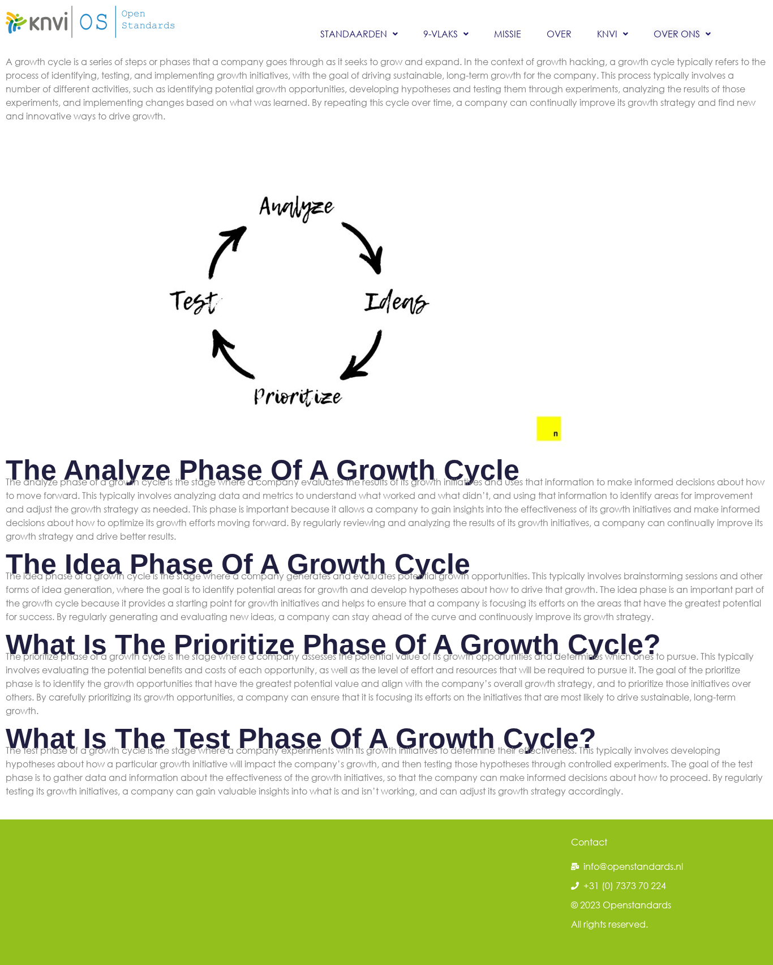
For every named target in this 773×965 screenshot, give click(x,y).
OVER (559, 34)
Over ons (677, 34)
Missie (507, 34)
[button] (359, 34)
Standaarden (353, 34)
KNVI (607, 34)
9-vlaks (440, 34)
